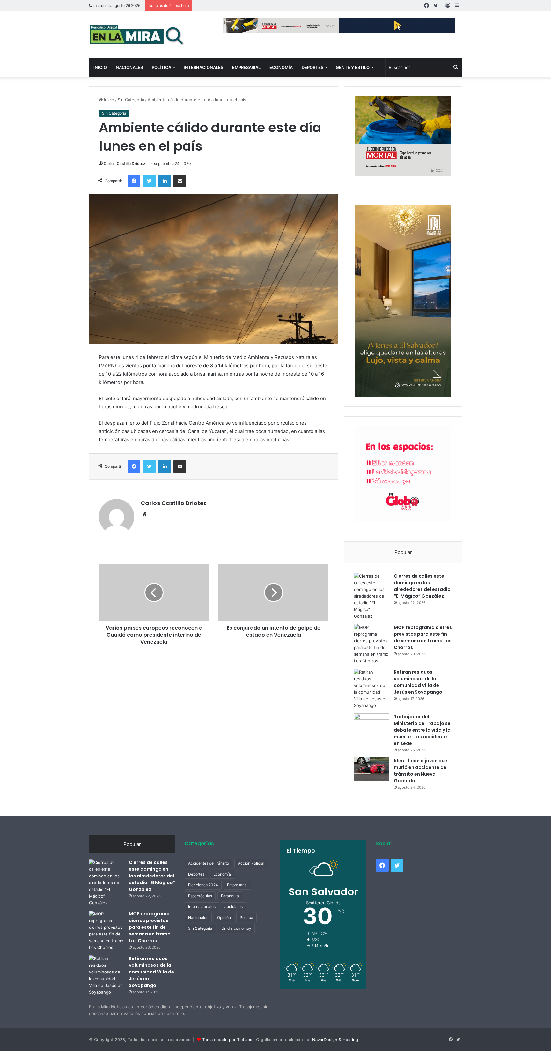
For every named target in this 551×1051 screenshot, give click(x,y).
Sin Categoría (131, 99)
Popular (403, 552)
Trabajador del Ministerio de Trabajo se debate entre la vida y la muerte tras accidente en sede (422, 730)
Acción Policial (251, 863)
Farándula (230, 895)
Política (161, 67)
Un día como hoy (236, 928)
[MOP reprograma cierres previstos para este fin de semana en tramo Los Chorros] (371, 644)
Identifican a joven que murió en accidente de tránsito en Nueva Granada (420, 770)
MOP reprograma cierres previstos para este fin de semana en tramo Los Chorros (423, 637)
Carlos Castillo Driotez (124, 163)
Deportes (312, 67)
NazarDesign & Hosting (335, 1039)
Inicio (100, 67)
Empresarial (246, 67)
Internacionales (203, 67)
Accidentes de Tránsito (208, 863)
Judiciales (233, 906)
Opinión (224, 917)
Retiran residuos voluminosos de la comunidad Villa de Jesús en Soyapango (418, 682)
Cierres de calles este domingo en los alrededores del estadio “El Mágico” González (422, 586)
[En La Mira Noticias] (137, 34)
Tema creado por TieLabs (227, 1039)
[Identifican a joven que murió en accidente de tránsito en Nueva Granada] (371, 769)
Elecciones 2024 (203, 885)
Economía (281, 67)
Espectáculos (200, 895)
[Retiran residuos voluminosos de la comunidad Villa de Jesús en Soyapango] (371, 689)
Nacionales (129, 67)
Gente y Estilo (353, 67)
